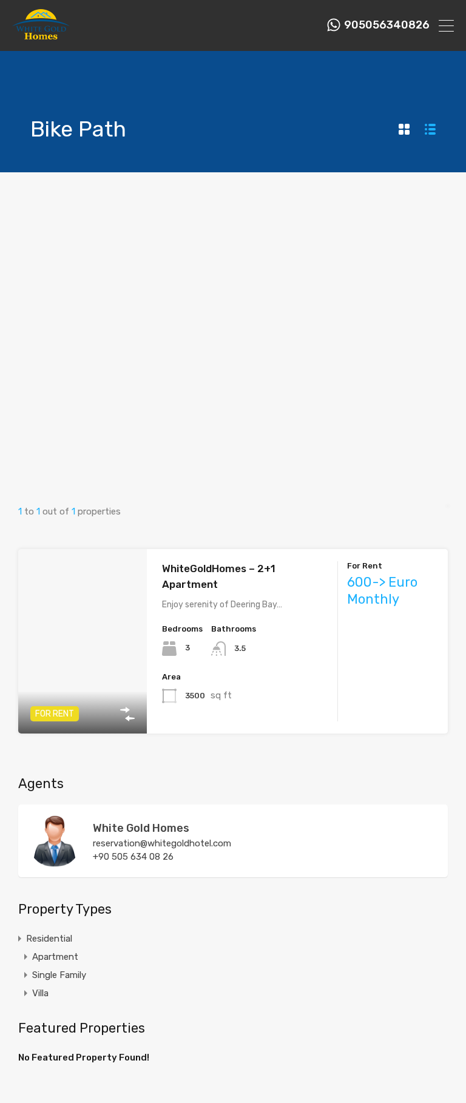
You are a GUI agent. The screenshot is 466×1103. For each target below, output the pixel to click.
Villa (40, 993)
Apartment (55, 956)
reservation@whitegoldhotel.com (162, 843)
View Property (83, 697)
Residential (49, 938)
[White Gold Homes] (41, 36)
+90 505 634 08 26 (133, 856)
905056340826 (387, 25)
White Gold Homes (141, 828)
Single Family (59, 975)
